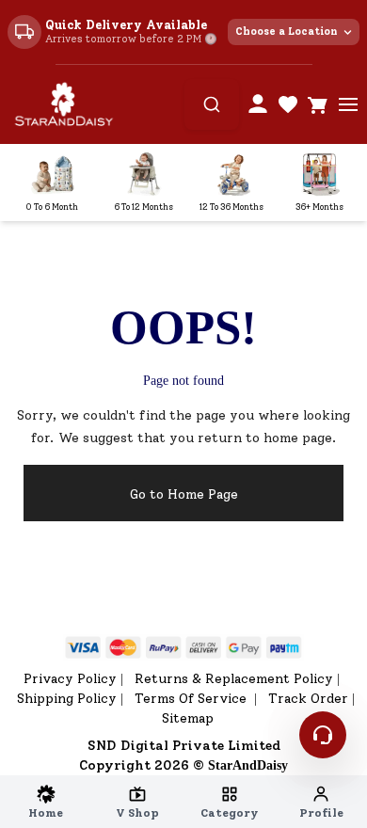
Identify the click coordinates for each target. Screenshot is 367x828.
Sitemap (188, 718)
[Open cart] (318, 104)
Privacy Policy (70, 679)
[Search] (211, 104)
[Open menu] (348, 104)
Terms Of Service (192, 699)
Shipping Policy (67, 699)
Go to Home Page (184, 494)
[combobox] (211, 104)
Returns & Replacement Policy (234, 679)
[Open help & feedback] (323, 735)
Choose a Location (286, 31)
